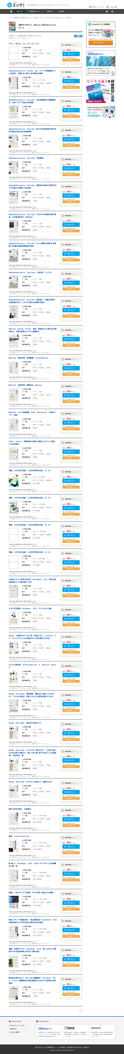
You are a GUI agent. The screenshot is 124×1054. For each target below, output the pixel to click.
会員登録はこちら (71, 60)
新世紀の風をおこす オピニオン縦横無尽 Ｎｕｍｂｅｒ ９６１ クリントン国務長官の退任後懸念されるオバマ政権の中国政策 (32, 980)
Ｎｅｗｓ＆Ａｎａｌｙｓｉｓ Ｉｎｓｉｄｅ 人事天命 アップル (30, 272)
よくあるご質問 (113, 7)
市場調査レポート (34, 11)
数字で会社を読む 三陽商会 (20, 809)
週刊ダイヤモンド (27, 17)
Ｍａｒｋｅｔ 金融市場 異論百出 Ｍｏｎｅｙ (25, 385)
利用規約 (62, 1047)
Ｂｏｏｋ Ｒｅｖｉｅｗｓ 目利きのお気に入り (25, 723)
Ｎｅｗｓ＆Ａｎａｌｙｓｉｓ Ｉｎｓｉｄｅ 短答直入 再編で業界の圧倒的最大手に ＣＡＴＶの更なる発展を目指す (32, 300)
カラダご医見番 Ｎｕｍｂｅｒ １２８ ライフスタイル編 (30, 608)
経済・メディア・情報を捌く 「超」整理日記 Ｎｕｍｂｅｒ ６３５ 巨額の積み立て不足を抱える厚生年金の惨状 (34, 921)
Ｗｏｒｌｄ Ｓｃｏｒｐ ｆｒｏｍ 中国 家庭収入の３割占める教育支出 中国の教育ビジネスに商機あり (33, 330)
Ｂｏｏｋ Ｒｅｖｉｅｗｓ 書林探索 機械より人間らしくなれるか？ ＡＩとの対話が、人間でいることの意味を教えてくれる (31, 695)
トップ (11, 17)
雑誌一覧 (19, 11)
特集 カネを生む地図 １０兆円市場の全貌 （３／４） (29, 524)
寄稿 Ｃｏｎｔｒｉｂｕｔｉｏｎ (19, 836)
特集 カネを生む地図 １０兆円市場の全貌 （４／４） (29, 552)
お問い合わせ (39, 1047)
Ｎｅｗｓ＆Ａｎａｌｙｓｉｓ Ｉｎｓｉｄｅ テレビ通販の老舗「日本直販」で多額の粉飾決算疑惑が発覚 (32, 244)
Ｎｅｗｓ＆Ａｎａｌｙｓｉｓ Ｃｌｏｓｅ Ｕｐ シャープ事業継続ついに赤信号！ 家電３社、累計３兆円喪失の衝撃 (32, 72)
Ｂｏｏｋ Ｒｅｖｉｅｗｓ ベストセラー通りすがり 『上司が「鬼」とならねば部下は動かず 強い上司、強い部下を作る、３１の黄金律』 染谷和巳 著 (32, 753)
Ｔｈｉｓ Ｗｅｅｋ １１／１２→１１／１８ (24, 43)
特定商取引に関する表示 (74, 1047)
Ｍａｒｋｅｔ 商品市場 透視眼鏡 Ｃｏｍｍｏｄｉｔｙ (28, 358)
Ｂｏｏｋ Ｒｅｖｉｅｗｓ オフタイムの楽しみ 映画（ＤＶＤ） (30, 781)
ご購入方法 (13, 1029)
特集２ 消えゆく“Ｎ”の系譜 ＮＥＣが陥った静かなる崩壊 (31, 892)
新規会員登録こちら (101, 42)
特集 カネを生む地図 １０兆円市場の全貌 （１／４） (29, 470)
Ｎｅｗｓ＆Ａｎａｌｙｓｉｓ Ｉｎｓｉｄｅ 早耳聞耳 (26, 158)
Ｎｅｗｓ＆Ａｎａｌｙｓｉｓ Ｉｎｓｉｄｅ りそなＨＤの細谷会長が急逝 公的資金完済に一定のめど (32, 215)
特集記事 (49, 11)
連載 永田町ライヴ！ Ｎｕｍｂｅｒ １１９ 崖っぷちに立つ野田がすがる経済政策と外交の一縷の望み (32, 950)
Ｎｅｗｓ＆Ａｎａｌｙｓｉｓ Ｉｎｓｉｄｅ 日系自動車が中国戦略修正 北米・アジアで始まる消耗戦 (32, 101)
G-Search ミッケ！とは (97, 7)
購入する (71, 54)
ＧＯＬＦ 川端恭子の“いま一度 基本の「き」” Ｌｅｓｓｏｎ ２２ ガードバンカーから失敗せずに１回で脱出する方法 (32, 636)
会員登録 (61, 11)
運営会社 (86, 1047)
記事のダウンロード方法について (20, 38)
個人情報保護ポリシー (51, 1047)
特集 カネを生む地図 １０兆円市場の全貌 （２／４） (29, 497)
